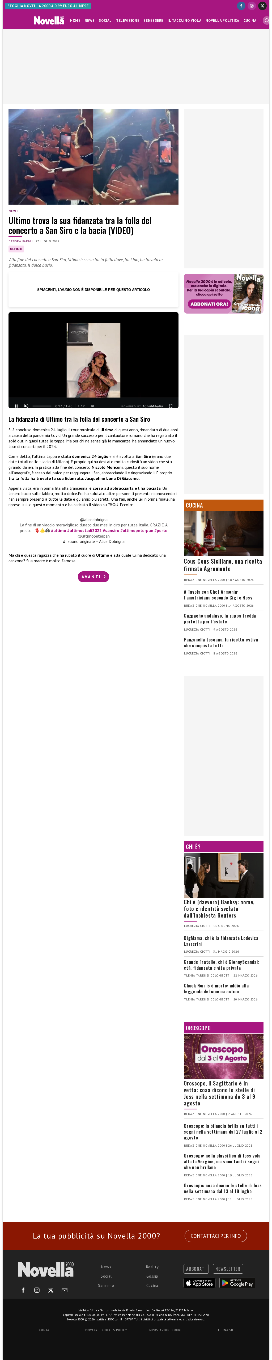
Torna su (225, 1330)
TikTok (113, 504)
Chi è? (193, 847)
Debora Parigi (20, 241)
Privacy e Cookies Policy (106, 1330)
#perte (160, 530)
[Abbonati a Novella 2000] (224, 294)
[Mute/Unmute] (26, 406)
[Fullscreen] (170, 406)
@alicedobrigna (94, 519)
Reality (152, 1266)
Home (75, 20)
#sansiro (111, 530)
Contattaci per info (216, 1236)
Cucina (250, 20)
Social (105, 20)
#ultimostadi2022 (84, 530)
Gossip (152, 1276)
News (90, 20)
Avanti (92, 576)
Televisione (127, 20)
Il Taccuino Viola (184, 20)
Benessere (153, 20)
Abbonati (196, 1269)
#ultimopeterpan (136, 530)
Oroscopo (198, 1028)
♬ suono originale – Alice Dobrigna (93, 541)
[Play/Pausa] (16, 406)
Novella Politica (222, 20)
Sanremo (106, 1285)
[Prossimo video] (92, 406)
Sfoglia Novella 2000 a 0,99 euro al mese (48, 6)
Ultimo (16, 249)
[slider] (42, 406)
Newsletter (227, 1269)
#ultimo (58, 530)
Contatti (46, 1330)
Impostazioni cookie (165, 1330)
